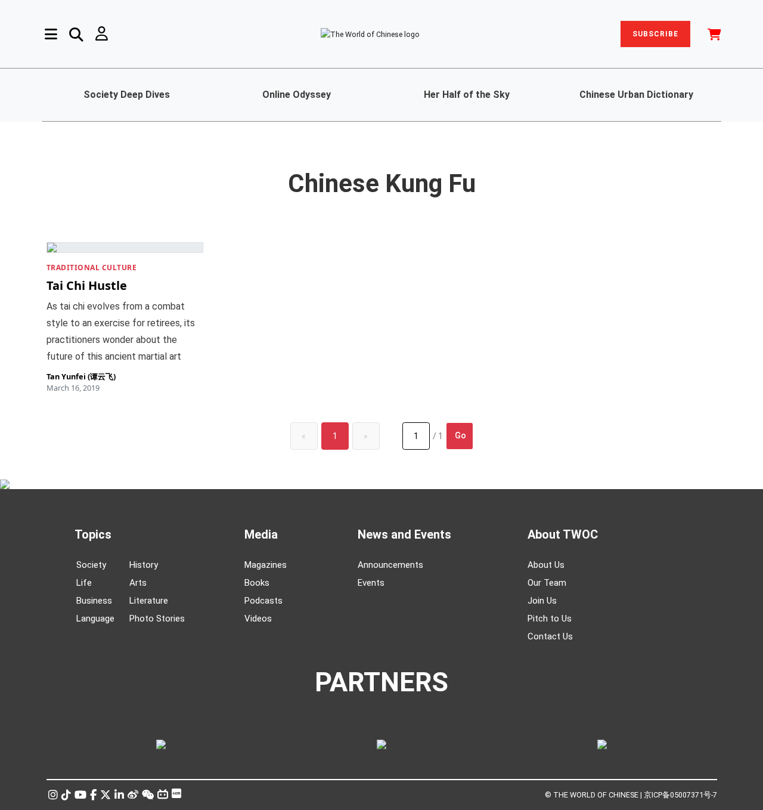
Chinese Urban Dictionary (636, 94)
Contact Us (550, 636)
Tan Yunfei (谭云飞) (81, 376)
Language (95, 618)
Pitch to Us (550, 618)
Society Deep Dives (126, 94)
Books (256, 582)
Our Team (547, 582)
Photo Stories (157, 618)
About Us (546, 564)
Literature (148, 600)
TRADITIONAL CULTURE (91, 267)
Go (460, 435)
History (143, 564)
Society (91, 564)
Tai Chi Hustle (86, 285)
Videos (258, 618)
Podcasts (263, 600)
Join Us (542, 600)
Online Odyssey (296, 94)
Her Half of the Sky (467, 94)
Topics (93, 534)
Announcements (390, 564)
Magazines (265, 564)
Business (94, 600)
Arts (138, 582)
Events (371, 582)
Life (84, 582)
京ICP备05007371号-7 (680, 794)
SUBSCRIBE (655, 34)
